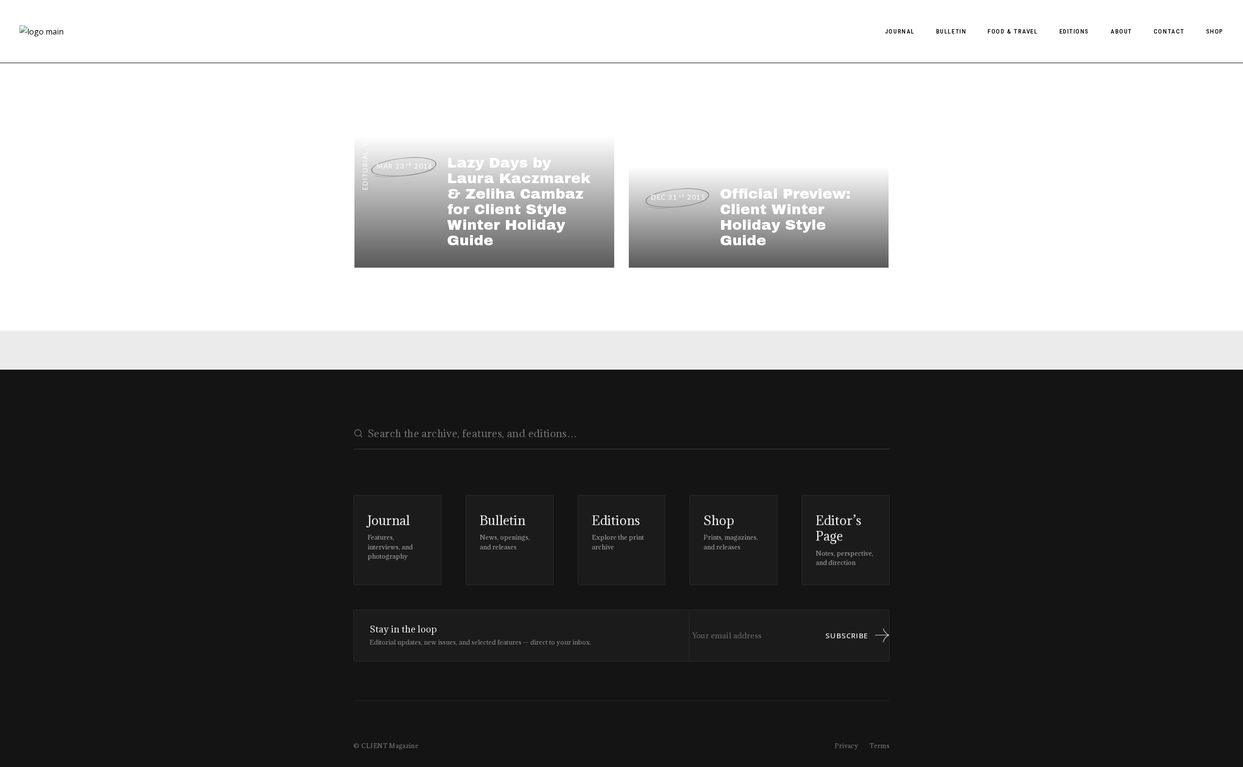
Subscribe (846, 635)
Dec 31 (678, 197)
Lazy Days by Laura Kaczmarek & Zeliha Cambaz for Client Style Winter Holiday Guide (518, 201)
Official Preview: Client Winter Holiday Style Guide (785, 217)
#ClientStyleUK (639, 133)
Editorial (365, 170)
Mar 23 (405, 166)
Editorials (365, 124)
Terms (880, 746)
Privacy (846, 746)
